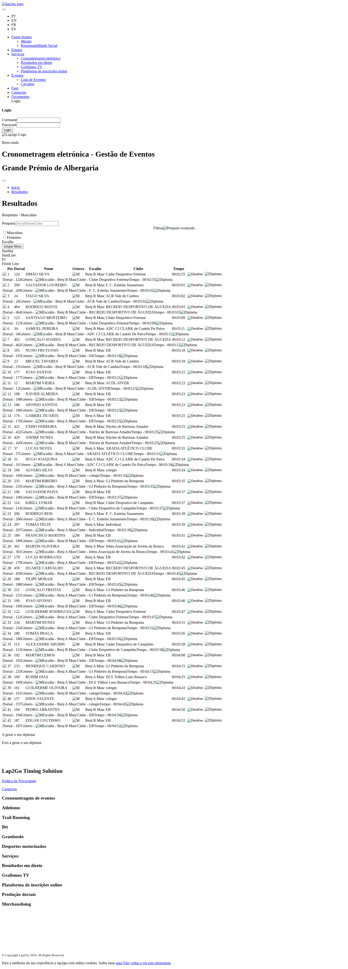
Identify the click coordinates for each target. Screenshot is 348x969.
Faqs (14, 88)
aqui (119, 963)
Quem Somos (21, 37)
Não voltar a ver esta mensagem (147, 963)
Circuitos (27, 84)
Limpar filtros (13, 246)
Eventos (17, 75)
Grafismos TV (31, 67)
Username (9, 120)
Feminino (14, 237)
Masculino (14, 233)
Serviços (17, 54)
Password (9, 125)
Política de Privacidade (19, 781)
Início (15, 188)
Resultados (19, 192)
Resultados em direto (36, 63)
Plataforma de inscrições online (44, 71)
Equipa (16, 50)
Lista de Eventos (33, 80)
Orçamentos (20, 97)
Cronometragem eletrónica (40, 58)
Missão (26, 41)
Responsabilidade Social (39, 46)
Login (7, 130)
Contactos (18, 92)
